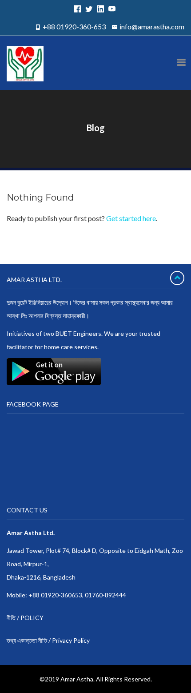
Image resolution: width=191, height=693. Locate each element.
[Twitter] (87, 8)
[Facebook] (76, 8)
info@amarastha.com (151, 26)
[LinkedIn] (99, 8)
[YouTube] (110, 8)
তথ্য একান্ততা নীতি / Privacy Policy (48, 640)
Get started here (131, 218)
